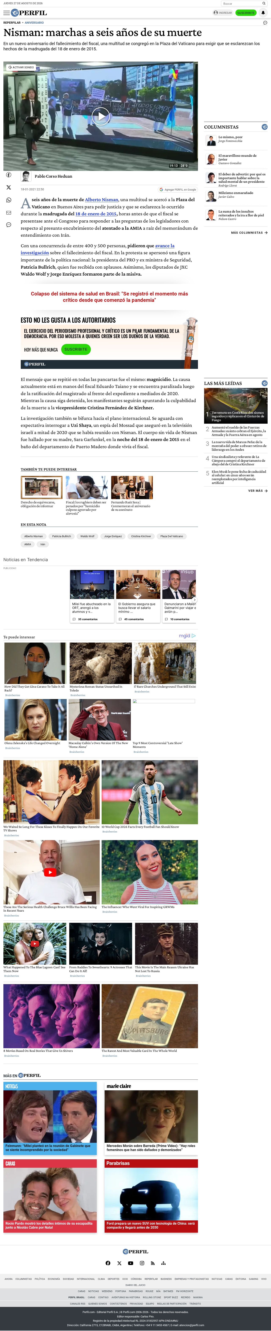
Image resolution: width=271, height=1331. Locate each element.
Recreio (185, 1297)
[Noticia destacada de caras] (50, 1164)
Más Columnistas (247, 232)
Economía (54, 1279)
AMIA (27, 544)
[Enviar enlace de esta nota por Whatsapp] (8, 200)
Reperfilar (151, 1279)
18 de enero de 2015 (96, 213)
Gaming (253, 1279)
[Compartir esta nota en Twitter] (8, 187)
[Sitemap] (163, 1263)
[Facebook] (108, 1263)
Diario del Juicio (135, 1285)
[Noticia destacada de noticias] (50, 1087)
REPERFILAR (12, 23)
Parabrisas (136, 1291)
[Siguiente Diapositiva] (194, 600)
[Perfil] (29, 1076)
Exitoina (241, 1279)
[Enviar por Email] (8, 213)
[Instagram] (142, 1263)
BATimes (168, 1291)
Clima (101, 1279)
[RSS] (153, 1263)
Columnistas (221, 127)
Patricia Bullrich (61, 536)
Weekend (107, 1291)
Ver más (255, 490)
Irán (42, 544)
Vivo (264, 1279)
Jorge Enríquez (113, 536)
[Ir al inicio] (29, 13)
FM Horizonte (184, 1291)
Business (166, 1279)
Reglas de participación (172, 1303)
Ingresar (225, 12)
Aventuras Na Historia (126, 1297)
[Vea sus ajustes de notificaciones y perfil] (263, 12)
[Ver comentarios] (264, 23)
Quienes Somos (97, 1303)
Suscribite (246, 13)
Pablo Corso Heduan (53, 176)
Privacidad (136, 1303)
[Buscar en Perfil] (264, 3)
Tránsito (195, 1303)
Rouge (149, 1291)
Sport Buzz (171, 1297)
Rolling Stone (152, 1297)
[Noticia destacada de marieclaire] (151, 1087)
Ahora (8, 1279)
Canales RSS (77, 1303)
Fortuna (120, 1291)
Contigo (103, 1297)
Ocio (125, 1279)
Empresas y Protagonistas (192, 1279)
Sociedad (68, 1279)
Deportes (113, 1279)
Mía (158, 1291)
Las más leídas (223, 383)
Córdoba (136, 1279)
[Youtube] (130, 1263)
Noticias (217, 1279)
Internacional (86, 1279)
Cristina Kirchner (141, 536)
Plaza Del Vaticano (171, 536)
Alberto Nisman (101, 199)
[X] (119, 1263)
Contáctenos (118, 1303)
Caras (229, 1279)
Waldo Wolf (87, 536)
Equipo (150, 1303)
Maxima (198, 1297)
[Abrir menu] (6, 12)
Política (40, 1279)
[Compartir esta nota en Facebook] (8, 175)
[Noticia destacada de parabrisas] (151, 1164)
